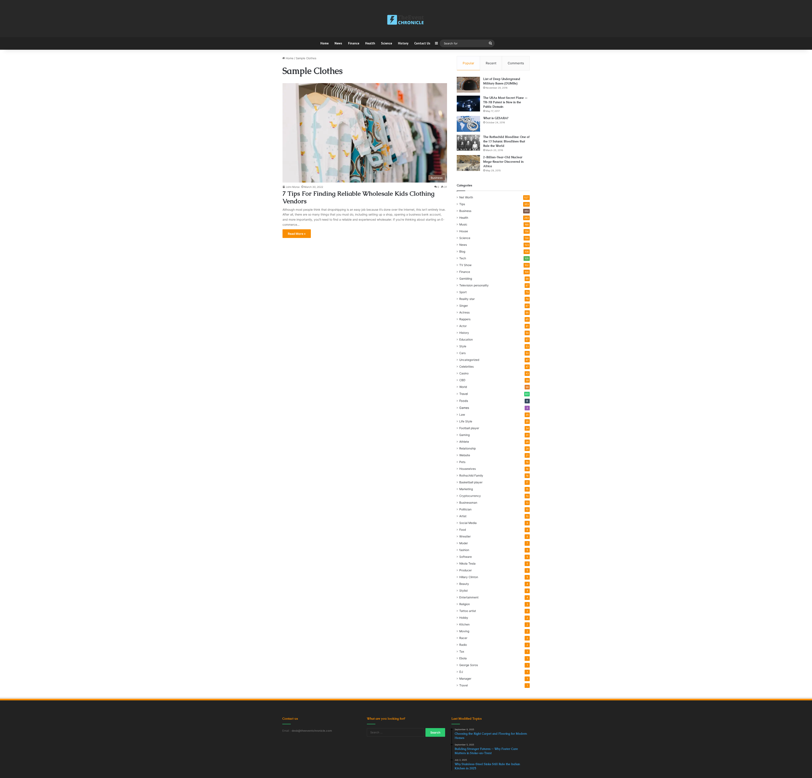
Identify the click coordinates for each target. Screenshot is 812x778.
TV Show (465, 265)
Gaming (464, 435)
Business (465, 211)
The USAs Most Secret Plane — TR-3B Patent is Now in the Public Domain (505, 102)
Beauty (464, 584)
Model (463, 543)
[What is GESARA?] (468, 124)
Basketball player (471, 482)
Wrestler (465, 536)
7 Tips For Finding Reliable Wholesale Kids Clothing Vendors (359, 197)
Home (324, 43)
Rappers (464, 319)
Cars (462, 353)
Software (465, 556)
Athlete (464, 441)
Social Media (468, 523)
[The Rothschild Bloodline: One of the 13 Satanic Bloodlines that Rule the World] (468, 143)
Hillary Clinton (468, 577)
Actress (464, 312)
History (403, 43)
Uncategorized (469, 360)
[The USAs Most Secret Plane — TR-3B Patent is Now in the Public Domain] (468, 103)
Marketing (466, 489)
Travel (463, 394)
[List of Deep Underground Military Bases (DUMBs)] (468, 85)
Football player (469, 428)
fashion (464, 550)
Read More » (297, 233)
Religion (464, 604)
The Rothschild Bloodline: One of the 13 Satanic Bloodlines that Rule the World (506, 141)
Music (463, 224)
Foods (463, 401)
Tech (462, 258)
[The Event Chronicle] (405, 20)
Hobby (463, 617)
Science (386, 43)
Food (462, 529)
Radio (463, 644)
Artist (462, 516)
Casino (464, 373)
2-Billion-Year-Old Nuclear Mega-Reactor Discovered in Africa (503, 161)
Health (370, 43)
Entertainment (469, 597)
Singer (463, 305)
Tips (462, 204)
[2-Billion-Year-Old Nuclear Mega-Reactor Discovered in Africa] (468, 163)
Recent (491, 63)
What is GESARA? (495, 118)
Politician (465, 509)
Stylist (463, 590)
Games (464, 408)
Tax (461, 651)
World (463, 387)
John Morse (293, 186)
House (463, 231)
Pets (462, 462)
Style (462, 346)
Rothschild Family (471, 475)
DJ (461, 672)
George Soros (468, 665)
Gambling (465, 278)
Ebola (463, 658)
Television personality (474, 285)
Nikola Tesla (467, 563)
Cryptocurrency (470, 496)
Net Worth (466, 197)
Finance (353, 43)
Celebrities (466, 366)
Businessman (468, 502)
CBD (462, 380)
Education (466, 339)
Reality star (467, 299)
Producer (465, 570)
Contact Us (422, 43)
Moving (464, 631)
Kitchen (464, 624)
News (338, 43)
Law (462, 414)
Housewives (467, 468)
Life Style (465, 421)
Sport (463, 292)
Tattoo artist (467, 611)
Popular (468, 63)
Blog (462, 251)
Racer (463, 638)
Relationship (467, 448)
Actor (463, 326)
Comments (516, 63)
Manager (465, 678)
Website (464, 455)
